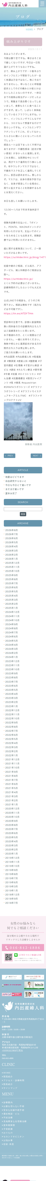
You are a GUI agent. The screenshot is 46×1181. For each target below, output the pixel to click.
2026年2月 (11, 555)
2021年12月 (12, 759)
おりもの (8, 1133)
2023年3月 (11, 698)
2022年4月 (11, 743)
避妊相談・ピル (11, 1114)
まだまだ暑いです (14, 489)
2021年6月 (11, 784)
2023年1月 (11, 706)
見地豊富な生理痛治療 (15, 1121)
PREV (10, 456)
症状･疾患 (8, 1144)
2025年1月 (11, 608)
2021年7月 (11, 780)
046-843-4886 (7, 1058)
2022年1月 (11, 755)
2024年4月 (11, 645)
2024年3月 (11, 649)
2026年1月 (11, 559)
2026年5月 (11, 542)
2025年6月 (11, 587)
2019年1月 (11, 890)
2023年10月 (12, 669)
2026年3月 (11, 551)
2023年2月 (11, 702)
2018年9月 (11, 899)
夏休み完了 (11, 493)
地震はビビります (14, 477)
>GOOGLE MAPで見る (12, 1050)
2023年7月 (11, 682)
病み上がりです (18, 41)
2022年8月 (11, 727)
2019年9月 (11, 870)
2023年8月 (11, 677)
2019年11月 (12, 862)
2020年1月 (11, 854)
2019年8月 (11, 874)
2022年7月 (11, 731)
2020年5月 (11, 837)
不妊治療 (8, 1117)
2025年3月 (11, 600)
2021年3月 (11, 796)
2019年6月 (11, 882)
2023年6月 (11, 686)
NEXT (35, 456)
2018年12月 (12, 895)
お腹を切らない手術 (13, 1106)
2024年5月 (11, 641)
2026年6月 (11, 538)
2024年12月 (12, 612)
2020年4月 (11, 841)
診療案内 (8, 1102)
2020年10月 (12, 817)
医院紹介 (8, 1077)
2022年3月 (11, 747)
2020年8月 (11, 825)
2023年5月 (11, 690)
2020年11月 (12, 813)
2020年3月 (11, 845)
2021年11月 (12, 763)
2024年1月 (11, 657)
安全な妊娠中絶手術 (13, 1110)
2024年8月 (11, 628)
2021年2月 (11, 800)
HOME (29, 29)
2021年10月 (12, 768)
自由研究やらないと (15, 481)
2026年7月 (11, 534)
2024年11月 (12, 616)
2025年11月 (12, 567)
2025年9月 (11, 575)
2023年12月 (12, 661)
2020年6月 (11, 833)
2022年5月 (11, 739)
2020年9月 (11, 821)
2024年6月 (11, 636)
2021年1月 (11, 804)
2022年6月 (11, 735)
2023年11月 (12, 665)
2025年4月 (11, 596)
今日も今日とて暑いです (18, 485)
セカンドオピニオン (13, 1136)
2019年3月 (11, 886)
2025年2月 (11, 604)
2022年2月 (11, 751)
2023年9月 (11, 673)
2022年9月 (11, 723)
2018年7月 (11, 903)
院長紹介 (8, 1084)
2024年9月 (11, 624)
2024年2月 (11, 653)
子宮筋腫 (8, 1129)
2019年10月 (12, 866)
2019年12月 (12, 858)
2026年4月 (11, 546)
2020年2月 (11, 849)
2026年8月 (11, 530)
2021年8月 (11, 776)
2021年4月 (11, 792)
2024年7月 (11, 632)
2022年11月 (12, 714)
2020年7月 (11, 829)
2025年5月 (11, 591)
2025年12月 (12, 563)
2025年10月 (12, 571)
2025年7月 (11, 583)
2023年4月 (11, 694)
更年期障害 (9, 1125)
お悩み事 (8, 1140)
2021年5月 (11, 788)
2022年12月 (12, 710)
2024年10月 (12, 620)
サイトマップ (10, 1088)
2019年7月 (11, 878)
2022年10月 (12, 718)
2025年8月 (11, 579)
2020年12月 (12, 809)
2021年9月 (11, 772)
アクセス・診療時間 (13, 1080)
